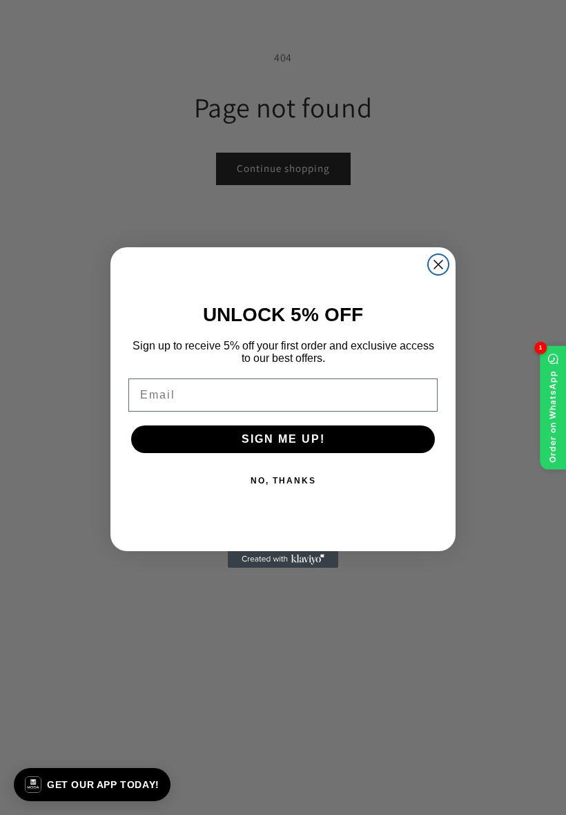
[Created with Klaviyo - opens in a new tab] (283, 559)
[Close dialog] (438, 264)
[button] (92, 784)
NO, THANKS (283, 481)
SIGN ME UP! (283, 439)
